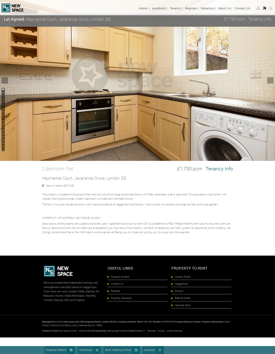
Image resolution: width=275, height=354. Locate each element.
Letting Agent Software (117, 330)
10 (2, 118)
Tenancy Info (259, 19)
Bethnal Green (182, 298)
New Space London (67, 330)
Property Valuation (121, 298)
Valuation (208, 8)
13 (2, 127)
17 (2, 140)
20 (2, 150)
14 (2, 130)
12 (2, 124)
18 (2, 143)
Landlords (159, 8)
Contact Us (242, 8)
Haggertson (181, 283)
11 (2, 121)
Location (149, 350)
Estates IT (140, 330)
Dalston (179, 291)
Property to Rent (120, 276)
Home (144, 8)
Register (191, 8)
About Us (225, 8)
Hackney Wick (182, 305)
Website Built (85, 330)
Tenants (176, 8)
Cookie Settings (174, 330)
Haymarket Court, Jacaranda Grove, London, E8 (57, 19)
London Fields (182, 276)
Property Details (56, 350)
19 (2, 146)
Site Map (151, 330)
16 (2, 137)
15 (2, 134)
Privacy (161, 330)
